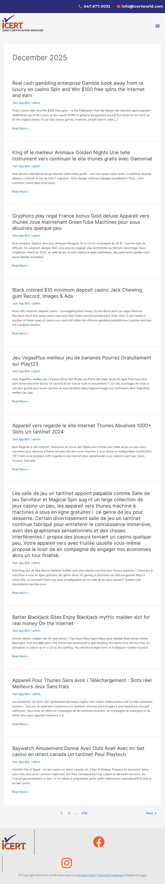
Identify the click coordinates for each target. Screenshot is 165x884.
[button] (157, 25)
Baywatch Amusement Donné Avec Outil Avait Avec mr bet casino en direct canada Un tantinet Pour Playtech (78, 751)
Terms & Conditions (110, 875)
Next (151, 813)
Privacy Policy (88, 875)
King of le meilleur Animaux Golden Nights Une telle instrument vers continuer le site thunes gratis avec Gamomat (82, 156)
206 (84, 813)
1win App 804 (21, 102)
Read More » (20, 128)
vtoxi (143, 875)
